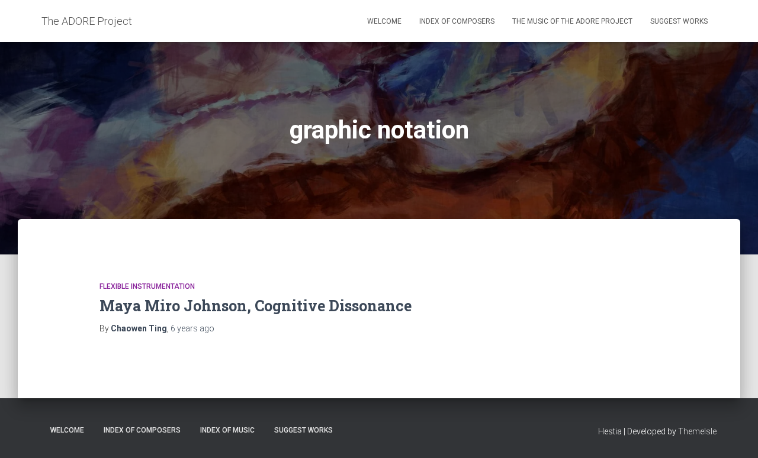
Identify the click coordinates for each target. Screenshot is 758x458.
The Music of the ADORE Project (572, 21)
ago (192, 328)
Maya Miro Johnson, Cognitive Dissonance (255, 305)
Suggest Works (679, 21)
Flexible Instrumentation (147, 286)
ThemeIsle (697, 431)
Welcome (384, 21)
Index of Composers (456, 21)
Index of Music (227, 430)
